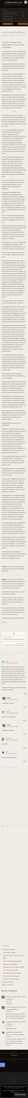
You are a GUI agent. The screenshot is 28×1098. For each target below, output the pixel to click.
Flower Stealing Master (16, 35)
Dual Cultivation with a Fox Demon (14, 1063)
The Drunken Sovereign (10, 1084)
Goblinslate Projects (10, 13)
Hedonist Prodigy (8, 1072)
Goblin (8, 697)
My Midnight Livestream (10, 1081)
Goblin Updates (8, 19)
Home (5, 10)
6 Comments (5, 35)
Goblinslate (14, 2)
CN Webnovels (6, 1057)
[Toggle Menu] (22, 13)
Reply (24, 693)
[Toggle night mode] (25, 2)
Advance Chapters (7, 24)
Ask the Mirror (7, 1060)
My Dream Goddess (9, 1078)
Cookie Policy (15, 1092)
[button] (25, 4)
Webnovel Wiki (8, 16)
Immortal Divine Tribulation (11, 1075)
